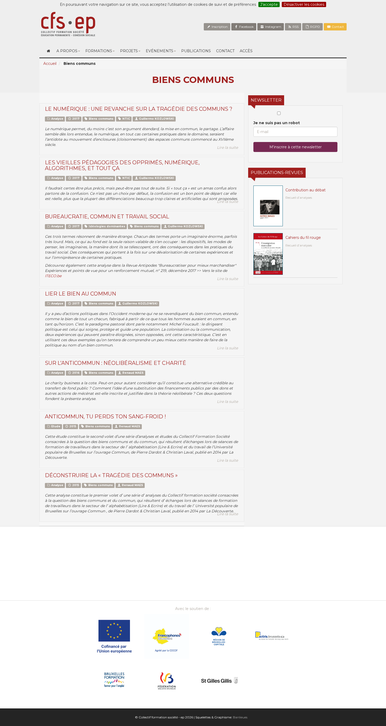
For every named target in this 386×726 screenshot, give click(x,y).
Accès (246, 51)
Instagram (272, 27)
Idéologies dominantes (106, 226)
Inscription (219, 27)
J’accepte (269, 4)
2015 (72, 426)
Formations (98, 51)
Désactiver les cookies (304, 4)
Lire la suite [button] (227, 147)
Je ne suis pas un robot (276, 122)
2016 (75, 373)
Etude (55, 426)
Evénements (159, 51)
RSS (295, 27)
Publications (196, 51)
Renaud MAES (133, 373)
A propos (66, 51)
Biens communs (100, 118)
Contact (337, 27)
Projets (129, 51)
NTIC (126, 118)
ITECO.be (53, 275)
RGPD (314, 27)
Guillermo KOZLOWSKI (156, 118)
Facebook (246, 27)
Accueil (49, 63)
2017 (75, 118)
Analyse (56, 118)
